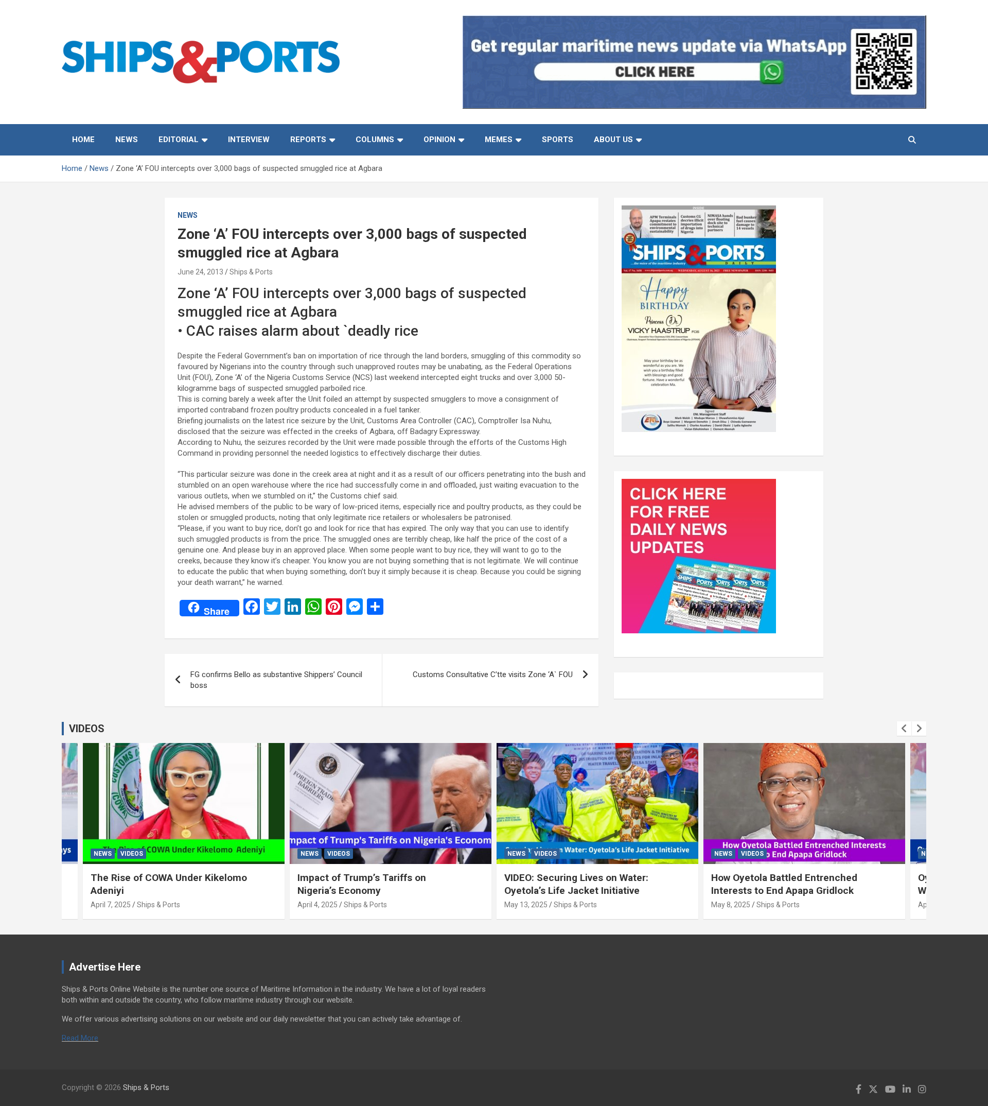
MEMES (499, 139)
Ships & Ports (251, 272)
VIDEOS (86, 728)
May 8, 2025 (730, 905)
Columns (375, 139)
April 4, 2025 (317, 905)
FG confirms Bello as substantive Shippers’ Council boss (276, 680)
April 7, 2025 (111, 905)
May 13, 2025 (526, 905)
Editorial (178, 139)
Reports (308, 139)
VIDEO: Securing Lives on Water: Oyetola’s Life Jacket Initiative (576, 884)
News (126, 139)
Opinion (439, 139)
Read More (80, 1038)
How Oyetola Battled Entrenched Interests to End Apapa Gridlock (784, 884)
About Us (613, 139)
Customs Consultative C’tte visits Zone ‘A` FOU (493, 674)
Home (83, 139)
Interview (249, 139)
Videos (131, 853)
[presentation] (904, 728)
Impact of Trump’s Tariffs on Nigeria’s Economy (361, 884)
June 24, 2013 (200, 272)
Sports (557, 139)
